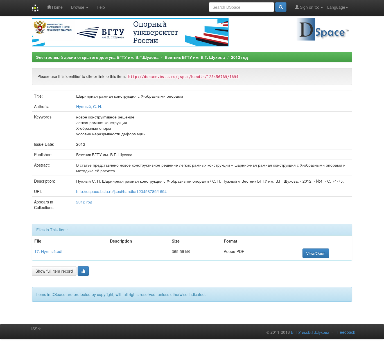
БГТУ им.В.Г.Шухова (310, 332)
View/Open (316, 253)
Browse (78, 7)
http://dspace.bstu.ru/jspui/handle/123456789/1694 (121, 191)
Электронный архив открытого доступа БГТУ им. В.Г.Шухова (97, 57)
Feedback (346, 332)
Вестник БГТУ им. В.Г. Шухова (195, 57)
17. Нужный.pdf (48, 251)
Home (57, 7)
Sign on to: (309, 7)
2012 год (239, 57)
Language (336, 7)
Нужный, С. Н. (89, 106)
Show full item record (54, 271)
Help (101, 7)
